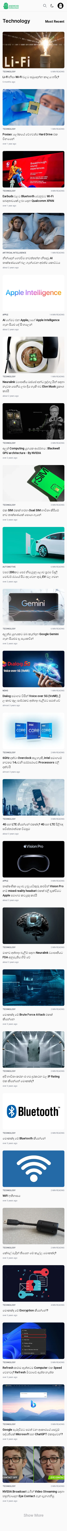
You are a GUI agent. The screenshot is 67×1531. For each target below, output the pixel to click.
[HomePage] (11, 6)
